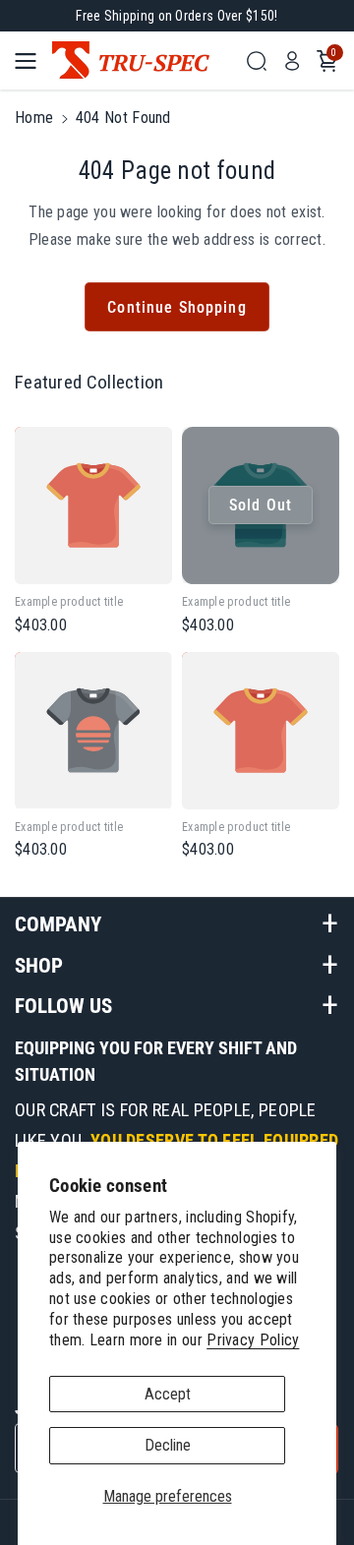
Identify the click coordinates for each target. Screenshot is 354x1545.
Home (34, 117)
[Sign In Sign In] (292, 61)
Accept (168, 1394)
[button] (31, 61)
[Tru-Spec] (143, 60)
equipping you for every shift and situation (156, 1061)
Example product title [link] (69, 602)
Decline (168, 1445)
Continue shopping (177, 307)
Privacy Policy (252, 1340)
